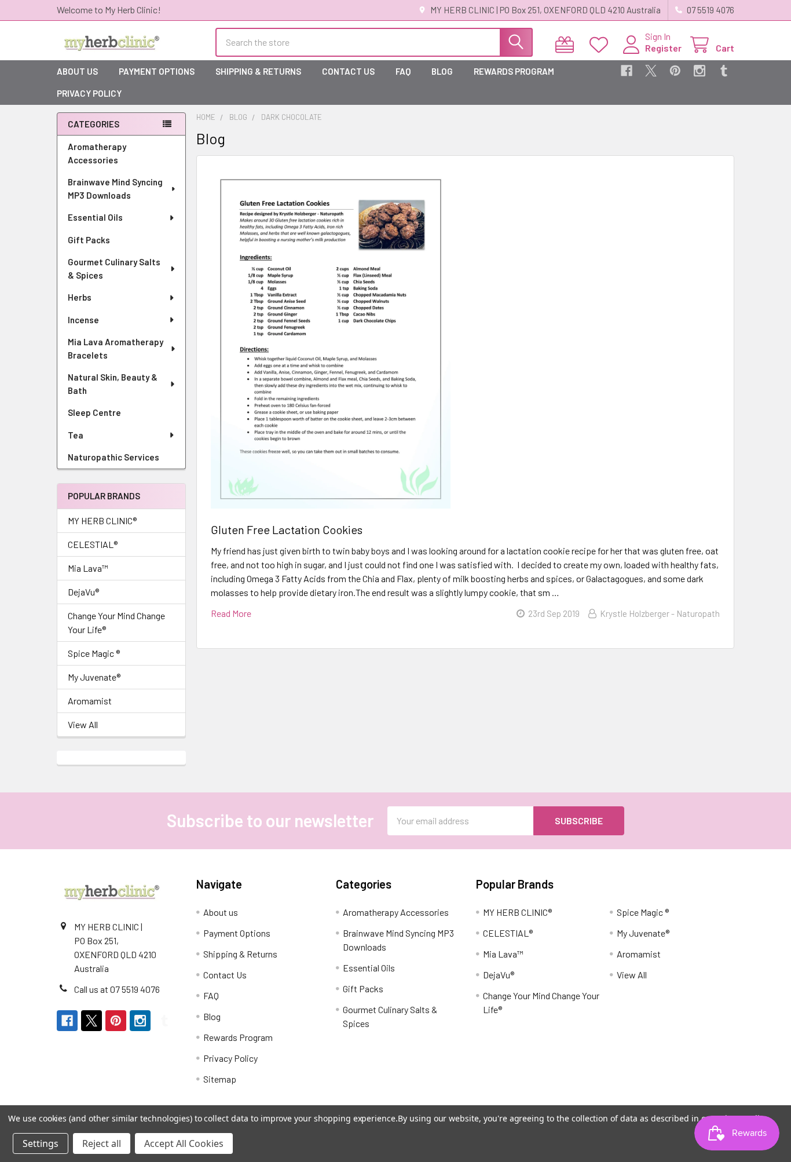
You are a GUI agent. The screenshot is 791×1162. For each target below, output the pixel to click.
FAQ (403, 71)
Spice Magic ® (94, 653)
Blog (442, 71)
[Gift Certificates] (567, 45)
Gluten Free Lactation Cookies (286, 529)
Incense (83, 320)
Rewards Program (514, 71)
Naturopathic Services (113, 457)
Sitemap (219, 1078)
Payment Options (157, 71)
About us (77, 71)
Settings (40, 1143)
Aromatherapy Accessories (97, 153)
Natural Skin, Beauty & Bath (113, 384)
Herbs (79, 297)
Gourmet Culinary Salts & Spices (114, 268)
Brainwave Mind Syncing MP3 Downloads (115, 188)
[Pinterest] (675, 70)
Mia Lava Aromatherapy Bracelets (115, 348)
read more (231, 613)
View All (83, 724)
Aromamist (90, 700)
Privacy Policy (89, 93)
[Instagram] (699, 70)
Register (663, 47)
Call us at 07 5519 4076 (117, 989)
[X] (650, 70)
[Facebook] (626, 70)
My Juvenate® (94, 676)
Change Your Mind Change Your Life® (116, 622)
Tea (75, 435)
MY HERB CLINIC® (102, 520)
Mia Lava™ (88, 567)
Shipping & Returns (258, 71)
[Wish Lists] (601, 45)
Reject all (101, 1143)
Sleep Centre (94, 412)
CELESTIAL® (93, 544)
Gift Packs (89, 240)
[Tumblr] (723, 70)
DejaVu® (83, 591)
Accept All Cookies (184, 1143)
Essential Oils (95, 217)
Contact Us (348, 71)
